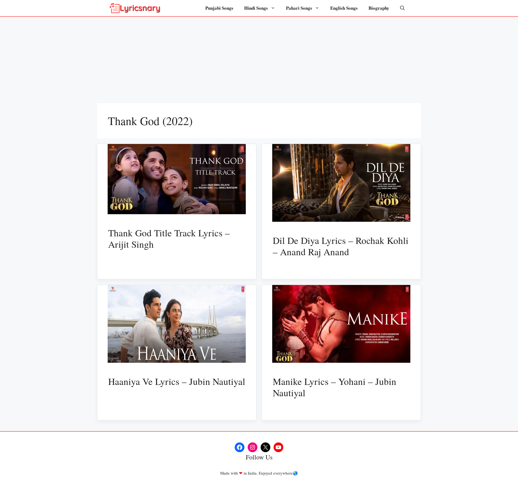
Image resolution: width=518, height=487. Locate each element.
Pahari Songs (299, 8)
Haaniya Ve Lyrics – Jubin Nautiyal (176, 381)
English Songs (344, 8)
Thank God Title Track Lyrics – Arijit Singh (169, 238)
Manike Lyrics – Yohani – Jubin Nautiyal (334, 387)
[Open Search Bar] (402, 8)
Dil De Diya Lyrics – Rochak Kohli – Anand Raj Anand (340, 246)
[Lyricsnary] (135, 8)
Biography (379, 8)
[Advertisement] (259, 57)
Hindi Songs (256, 8)
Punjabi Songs (219, 8)
